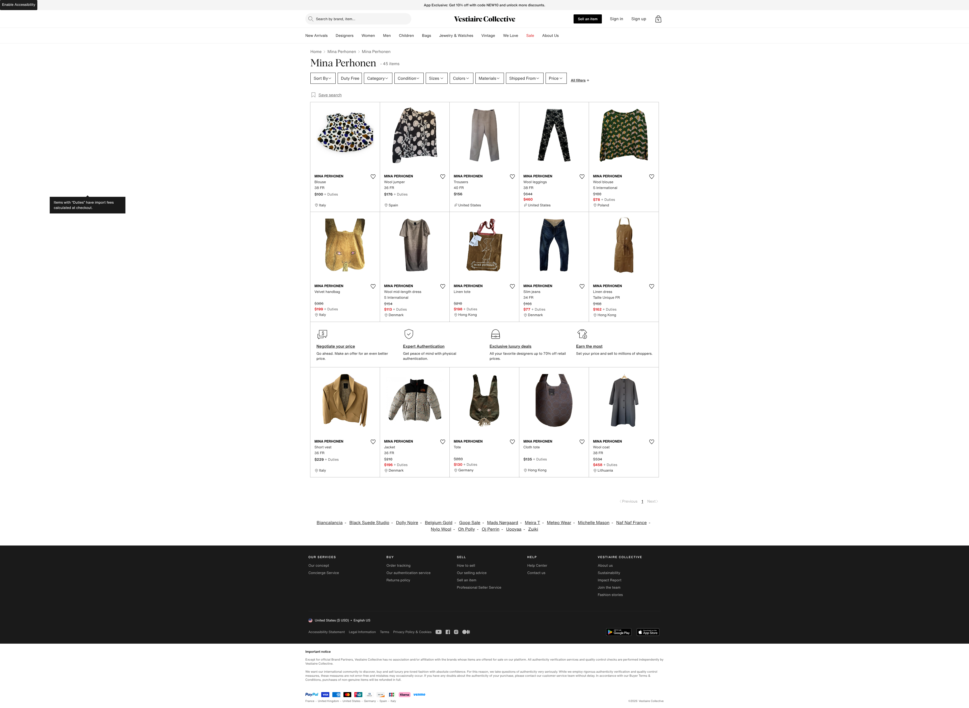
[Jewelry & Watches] (477, 36)
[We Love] (522, 36)
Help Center (537, 565)
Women (368, 35)
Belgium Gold (438, 523)
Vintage (488, 35)
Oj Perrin (490, 529)
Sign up (638, 18)
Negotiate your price (335, 346)
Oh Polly (466, 529)
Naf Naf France (631, 523)
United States (352, 701)
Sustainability (609, 573)
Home (315, 51)
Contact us (536, 573)
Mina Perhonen (341, 51)
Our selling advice (472, 573)
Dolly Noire (407, 523)
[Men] (395, 36)
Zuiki (533, 529)
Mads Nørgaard (502, 523)
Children (406, 35)
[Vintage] (499, 36)
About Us (550, 35)
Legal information (362, 632)
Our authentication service (408, 573)
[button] (658, 18)
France (309, 701)
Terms (384, 632)
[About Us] (563, 36)
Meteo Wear (559, 523)
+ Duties (331, 194)
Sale (530, 35)
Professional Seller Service (479, 587)
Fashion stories (610, 594)
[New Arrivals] (332, 36)
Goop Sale (469, 523)
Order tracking (398, 565)
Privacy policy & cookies (412, 632)
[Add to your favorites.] (373, 177)
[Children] (418, 36)
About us (605, 565)
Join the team (609, 587)
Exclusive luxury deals (510, 346)
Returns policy (398, 580)
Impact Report (610, 580)
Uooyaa (514, 529)
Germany (370, 701)
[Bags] (435, 36)
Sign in (616, 18)
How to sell (466, 565)
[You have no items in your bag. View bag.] (658, 18)
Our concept (318, 565)
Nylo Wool (441, 529)
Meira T (532, 523)
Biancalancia (330, 523)
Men (387, 35)
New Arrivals (316, 35)
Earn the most (589, 346)
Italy (393, 701)
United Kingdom (328, 701)
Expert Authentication (424, 346)
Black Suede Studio (369, 523)
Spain (383, 701)
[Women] (379, 36)
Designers (345, 35)
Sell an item (588, 18)
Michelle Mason (593, 523)
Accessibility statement (326, 632)
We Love (510, 35)
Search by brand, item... (335, 18)
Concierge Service (323, 573)
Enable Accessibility (18, 4)
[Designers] (358, 36)
